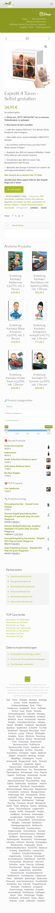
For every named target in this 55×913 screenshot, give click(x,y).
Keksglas (16, 822)
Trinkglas (23, 700)
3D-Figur (28, 797)
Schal (42, 730)
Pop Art (11, 716)
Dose (33, 708)
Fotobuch (12, 733)
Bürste (39, 845)
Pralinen (13, 901)
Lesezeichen (38, 850)
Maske (42, 795)
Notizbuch (25, 786)
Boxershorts (26, 839)
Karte (11, 809)
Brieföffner (37, 870)
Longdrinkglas (16, 817)
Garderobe (28, 764)
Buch (32, 705)
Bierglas (11, 722)
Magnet (12, 756)
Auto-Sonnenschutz (25, 881)
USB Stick (39, 862)
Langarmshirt (38, 809)
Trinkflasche (34, 744)
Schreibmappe (40, 839)
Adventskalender (30, 767)
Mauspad (23, 730)
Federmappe (13, 795)
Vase (36, 772)
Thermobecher (40, 769)
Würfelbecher (28, 800)
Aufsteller (33, 728)
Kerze (20, 719)
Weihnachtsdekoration (16, 848)
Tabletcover (41, 875)
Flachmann (21, 775)
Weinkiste (29, 736)
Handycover (12, 708)
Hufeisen (20, 842)
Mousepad (34, 730)
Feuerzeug (40, 736)
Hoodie (43, 775)
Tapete (33, 753)
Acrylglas (12, 736)
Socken (33, 806)
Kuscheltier (12, 753)
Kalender (41, 719)
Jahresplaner (39, 797)
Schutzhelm (13, 792)
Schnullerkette (29, 831)
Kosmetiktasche (15, 859)
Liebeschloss (19, 778)
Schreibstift (39, 856)
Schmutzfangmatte (16, 714)
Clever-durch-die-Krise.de (21, 602)
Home (24, 19)
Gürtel (9, 806)
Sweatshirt (22, 756)
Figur (21, 797)
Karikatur (33, 700)
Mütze (29, 778)
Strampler (15, 887)
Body (43, 781)
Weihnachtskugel (14, 789)
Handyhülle (24, 708)
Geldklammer (13, 875)
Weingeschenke (38, 792)
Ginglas (12, 811)
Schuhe (37, 778)
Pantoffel (41, 859)
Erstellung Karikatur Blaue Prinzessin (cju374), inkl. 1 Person (15, 331)
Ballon (41, 898)
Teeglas (40, 811)
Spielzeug (42, 806)
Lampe (21, 733)
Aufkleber (34, 208)
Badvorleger (30, 878)
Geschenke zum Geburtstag (18, 628)
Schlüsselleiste (38, 820)
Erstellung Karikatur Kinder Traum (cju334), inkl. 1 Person (15, 379)
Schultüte (16, 853)
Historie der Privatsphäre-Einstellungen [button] (27, 659)
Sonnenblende (14, 892)
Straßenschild (19, 828)
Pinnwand (10, 881)
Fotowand (21, 803)
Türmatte (38, 711)
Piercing (30, 864)
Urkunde (27, 884)
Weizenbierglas (16, 750)
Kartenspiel (14, 786)
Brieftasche (37, 825)
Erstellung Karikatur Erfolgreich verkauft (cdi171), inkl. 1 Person (39, 331)
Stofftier (29, 750)
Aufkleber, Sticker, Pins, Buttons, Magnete (27, 24)
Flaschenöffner (33, 781)
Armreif (40, 817)
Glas (8, 700)
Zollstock (25, 792)
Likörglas (10, 842)
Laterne (10, 769)
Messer (11, 739)
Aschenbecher (27, 875)
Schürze (41, 756)
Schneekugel (26, 772)
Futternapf (26, 822)
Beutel (10, 725)
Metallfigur (16, 758)
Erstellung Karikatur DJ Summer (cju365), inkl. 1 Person (39, 379)
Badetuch (42, 753)
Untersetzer (23, 742)
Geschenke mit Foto (22, 202)
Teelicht (42, 783)
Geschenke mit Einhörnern (18, 619)
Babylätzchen (41, 789)
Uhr (30, 769)
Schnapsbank (32, 795)
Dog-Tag (11, 803)
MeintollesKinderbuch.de (21, 596)
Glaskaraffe (30, 811)
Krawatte (40, 889)
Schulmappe (37, 814)
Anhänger (43, 700)
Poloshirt (43, 761)
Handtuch (35, 747)
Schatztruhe (32, 775)
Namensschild (15, 747)
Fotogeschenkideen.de (20, 581)
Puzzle (29, 711)
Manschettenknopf (16, 781)
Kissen (17, 702)
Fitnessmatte (15, 862)
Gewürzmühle (38, 867)
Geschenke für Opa (14, 636)
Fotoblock (27, 856)
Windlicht (12, 719)
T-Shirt (39, 705)
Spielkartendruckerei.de (20, 576)
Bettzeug (24, 806)
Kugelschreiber (14, 831)
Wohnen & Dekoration (36, 21)
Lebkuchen (30, 901)
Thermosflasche (23, 809)
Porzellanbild (41, 881)
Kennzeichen (36, 742)
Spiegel (27, 867)
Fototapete (24, 753)
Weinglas (41, 714)
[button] (46, 46)
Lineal (21, 901)
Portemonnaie (15, 867)
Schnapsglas (41, 842)
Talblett (10, 783)
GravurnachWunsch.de (20, 591)
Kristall (30, 803)
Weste (13, 895)
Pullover (29, 733)
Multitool (43, 848)
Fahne (9, 878)
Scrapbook (38, 887)
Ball (22, 795)
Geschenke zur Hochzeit (17, 622)
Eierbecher (12, 884)
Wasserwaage (26, 836)
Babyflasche (29, 859)
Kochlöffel (32, 848)
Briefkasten (17, 764)
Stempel (41, 831)
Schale (14, 870)
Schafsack (13, 898)
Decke (21, 736)
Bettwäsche (40, 803)
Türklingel (39, 800)
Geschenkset (40, 739)
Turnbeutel (29, 725)
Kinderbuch (13, 730)
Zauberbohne (25, 870)
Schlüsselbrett (23, 820)
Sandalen (41, 901)
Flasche (43, 772)
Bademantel (20, 783)
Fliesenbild (13, 834)
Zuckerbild (24, 898)
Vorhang (13, 850)
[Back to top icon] (27, 679)
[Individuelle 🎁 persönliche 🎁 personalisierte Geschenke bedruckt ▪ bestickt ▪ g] (8, 4)
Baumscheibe (16, 767)
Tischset (43, 728)
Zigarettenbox (25, 850)
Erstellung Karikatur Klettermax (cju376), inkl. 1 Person (15, 282)
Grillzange (39, 864)
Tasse (14, 700)
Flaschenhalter (37, 786)
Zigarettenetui (15, 856)
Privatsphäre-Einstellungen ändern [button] (25, 654)
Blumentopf (28, 862)
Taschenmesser (34, 828)
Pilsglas (39, 895)
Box (43, 747)
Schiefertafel (30, 719)
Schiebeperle (28, 758)
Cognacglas (29, 845)
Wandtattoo (34, 702)
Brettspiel (41, 834)
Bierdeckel (37, 822)
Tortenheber (29, 817)
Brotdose (20, 739)
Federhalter (29, 889)
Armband (41, 716)
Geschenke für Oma (14, 633)
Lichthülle (12, 797)
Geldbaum (13, 836)
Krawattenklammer (34, 873)
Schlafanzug (28, 892)
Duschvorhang (16, 889)
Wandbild (19, 725)
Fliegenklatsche (39, 884)
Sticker (44, 208)
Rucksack (26, 814)
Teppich (10, 775)
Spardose (10, 728)
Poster (26, 747)
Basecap (30, 842)
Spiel (22, 711)
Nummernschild (20, 744)
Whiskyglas (40, 733)
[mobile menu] (51, 4)
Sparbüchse (22, 728)
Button (38, 764)
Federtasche (14, 800)
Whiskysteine (17, 845)
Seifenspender (13, 839)
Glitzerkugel (29, 895)
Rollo (34, 761)
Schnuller (13, 864)
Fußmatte (31, 714)
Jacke (22, 864)
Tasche (39, 758)
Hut (19, 884)
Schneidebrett (29, 716)
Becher (29, 739)
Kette (19, 716)
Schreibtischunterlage (31, 853)
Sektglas (41, 722)
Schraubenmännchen (26, 722)
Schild (24, 702)
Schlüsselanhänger (19, 705)
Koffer (20, 811)
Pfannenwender (17, 873)
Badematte (42, 878)
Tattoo (34, 898)
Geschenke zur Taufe (15, 625)
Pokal (16, 806)
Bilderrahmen (21, 769)
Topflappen (40, 892)
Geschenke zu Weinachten (17, 631)
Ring (42, 767)
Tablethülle (18, 878)
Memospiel (28, 789)
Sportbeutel (41, 725)
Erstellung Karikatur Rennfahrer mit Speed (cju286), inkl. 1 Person (39, 282)
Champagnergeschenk (21, 825)
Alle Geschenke (39, 19)
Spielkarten (33, 783)
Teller (19, 895)
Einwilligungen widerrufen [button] (21, 664)
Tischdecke (39, 836)
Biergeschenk (25, 761)
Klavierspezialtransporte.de (22, 586)
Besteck (11, 820)
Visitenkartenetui (27, 834)
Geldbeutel (15, 814)
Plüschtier (38, 750)
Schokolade (11, 761)
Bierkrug (32, 756)
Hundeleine (26, 887)
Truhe (14, 742)
